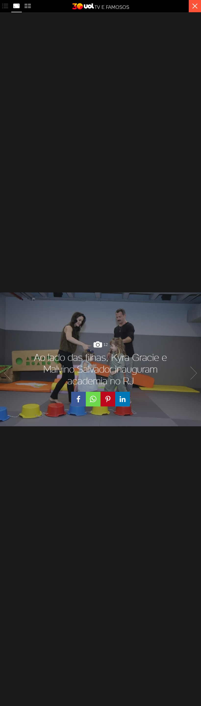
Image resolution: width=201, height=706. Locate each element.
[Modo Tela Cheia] (17, 5)
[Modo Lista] (5, 5)
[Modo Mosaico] (28, 5)
